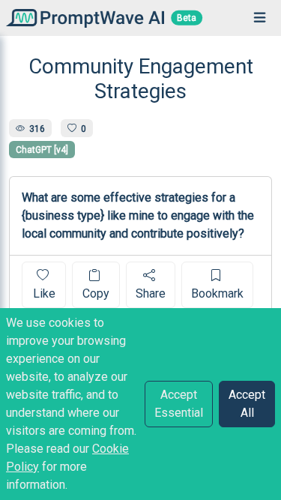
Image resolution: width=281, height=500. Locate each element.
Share (151, 293)
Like (44, 293)
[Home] (82, 17)
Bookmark (217, 293)
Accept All (247, 404)
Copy (95, 293)
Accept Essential (178, 404)
